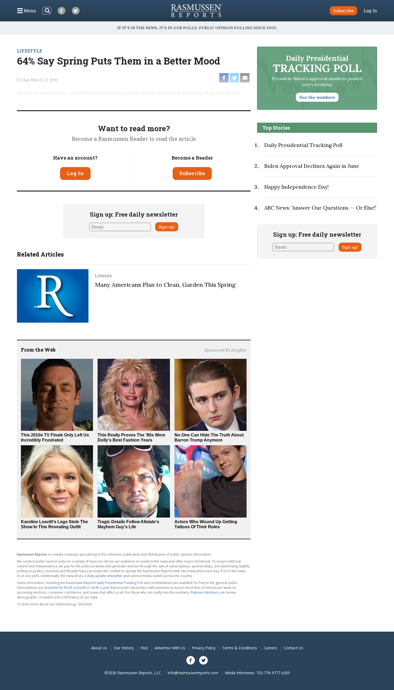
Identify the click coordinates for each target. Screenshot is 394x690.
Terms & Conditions (239, 647)
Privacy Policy (203, 647)
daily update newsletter (104, 576)
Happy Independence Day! (296, 187)
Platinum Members (204, 592)
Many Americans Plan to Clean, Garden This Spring (165, 284)
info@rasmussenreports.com (193, 672)
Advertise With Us (170, 647)
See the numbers (317, 97)
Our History (124, 647)
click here (85, 604)
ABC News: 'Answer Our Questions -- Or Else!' (320, 208)
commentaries (161, 582)
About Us (99, 647)
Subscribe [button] (343, 10)
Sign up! (167, 226)
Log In (370, 11)
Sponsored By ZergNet (226, 350)
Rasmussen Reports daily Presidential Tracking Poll (104, 582)
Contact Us (293, 647)
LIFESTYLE (29, 51)
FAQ (144, 647)
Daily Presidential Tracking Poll (303, 145)
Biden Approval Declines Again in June (311, 166)
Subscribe (192, 173)
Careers (270, 647)
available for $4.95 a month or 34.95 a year (76, 587)
